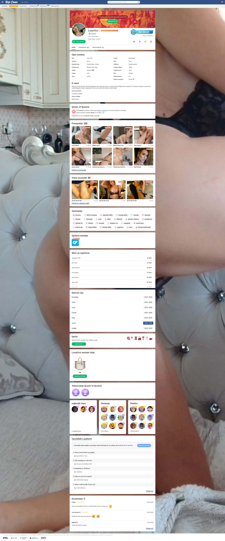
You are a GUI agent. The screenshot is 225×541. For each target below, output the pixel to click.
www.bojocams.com (23, 535)
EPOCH (34, 534)
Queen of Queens (102, 110)
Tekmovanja (43, 6)
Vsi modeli (5, 6)
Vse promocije (33, 6)
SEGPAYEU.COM (40, 534)
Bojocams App (55, 6)
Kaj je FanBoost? (148, 35)
